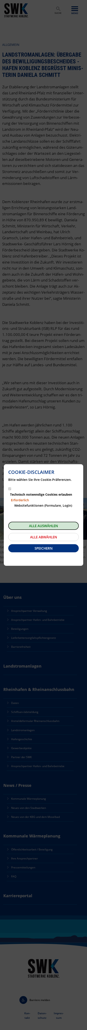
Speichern (44, 548)
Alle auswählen (43, 526)
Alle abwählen (43, 537)
